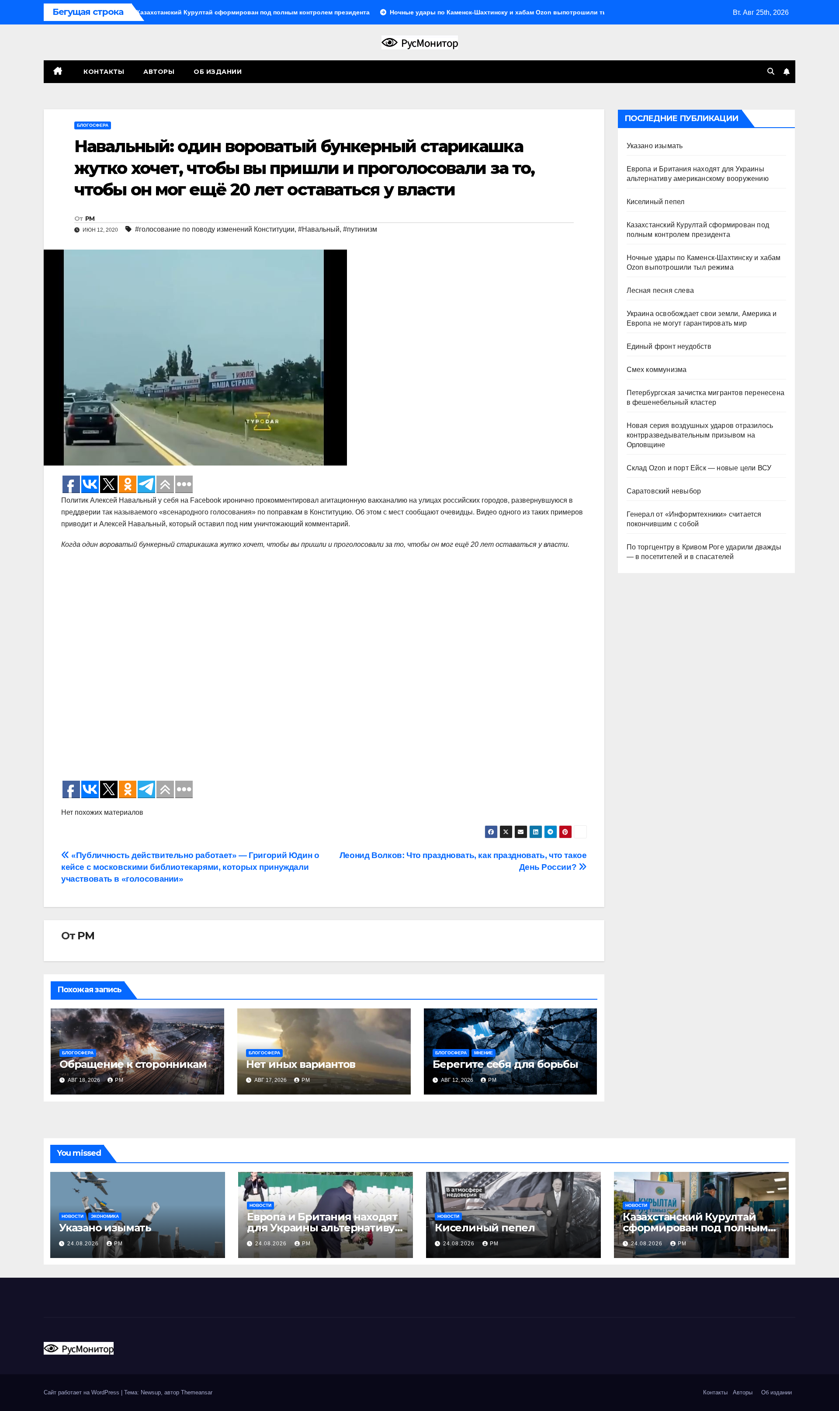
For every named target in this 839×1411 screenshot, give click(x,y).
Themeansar (196, 1392)
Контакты (103, 72)
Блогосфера (92, 125)
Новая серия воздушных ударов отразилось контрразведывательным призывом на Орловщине (700, 435)
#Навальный (319, 229)
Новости (72, 1216)
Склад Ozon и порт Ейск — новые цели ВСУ (699, 468)
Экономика (105, 1216)
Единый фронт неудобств (669, 346)
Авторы (158, 72)
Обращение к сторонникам (132, 1064)
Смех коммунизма (657, 369)
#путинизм (360, 229)
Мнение (483, 1052)
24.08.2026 (84, 1244)
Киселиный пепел (656, 201)
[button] (770, 71)
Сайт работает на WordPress (82, 1392)
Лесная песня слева (660, 290)
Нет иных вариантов (300, 1064)
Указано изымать (655, 145)
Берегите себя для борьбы (505, 1064)
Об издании (218, 72)
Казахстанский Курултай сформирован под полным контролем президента (695, 1227)
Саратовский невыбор (664, 491)
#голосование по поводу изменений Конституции (215, 229)
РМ (90, 218)
